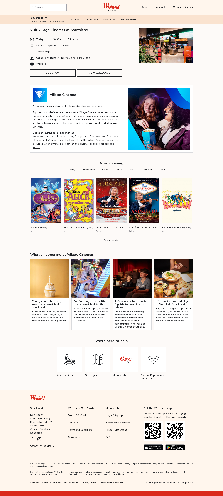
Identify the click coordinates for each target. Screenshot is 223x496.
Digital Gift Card (77, 415)
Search (39, 7)
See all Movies (111, 240)
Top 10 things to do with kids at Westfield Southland (90, 303)
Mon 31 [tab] (148, 169)
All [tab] (59, 169)
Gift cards (145, 7)
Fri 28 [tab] (105, 169)
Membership (161, 7)
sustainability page (118, 474)
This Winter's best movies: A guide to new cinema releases (132, 304)
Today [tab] (71, 169)
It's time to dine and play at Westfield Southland (172, 303)
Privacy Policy (88, 482)
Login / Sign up (114, 415)
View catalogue (99, 73)
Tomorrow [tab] (89, 169)
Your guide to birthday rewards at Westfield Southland (46, 304)
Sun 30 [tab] (133, 169)
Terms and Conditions (80, 430)
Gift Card (73, 422)
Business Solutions (51, 482)
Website (41, 64)
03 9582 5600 (37, 425)
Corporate (74, 437)
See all (36, 147)
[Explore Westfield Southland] (111, 7)
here (99, 106)
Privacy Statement (116, 430)
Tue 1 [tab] (162, 169)
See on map (43, 52)
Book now (53, 73)
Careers (34, 482)
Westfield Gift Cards (81, 408)
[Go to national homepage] (37, 396)
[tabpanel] (111, 209)
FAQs (109, 437)
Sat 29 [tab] (118, 169)
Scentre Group (178, 482)
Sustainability (71, 482)
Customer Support (42, 445)
